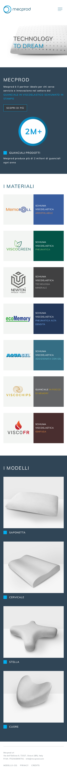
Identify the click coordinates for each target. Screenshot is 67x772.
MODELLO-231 (10, 765)
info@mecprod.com (35, 759)
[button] (60, 7)
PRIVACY (24, 765)
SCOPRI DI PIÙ (15, 108)
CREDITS (35, 765)
